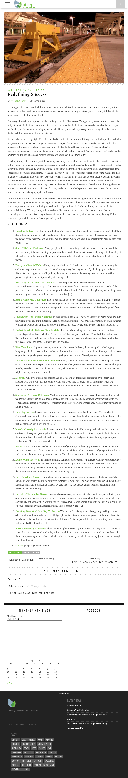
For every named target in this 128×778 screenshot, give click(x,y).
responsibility (28, 744)
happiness (16, 752)
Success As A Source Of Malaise (32, 395)
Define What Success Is (28, 459)
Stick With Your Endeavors (30, 248)
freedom (58, 756)
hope (34, 748)
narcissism (17, 756)
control (39, 756)
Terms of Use (64, 693)
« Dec (9, 683)
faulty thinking (44, 744)
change (32, 739)
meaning (49, 739)
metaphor (16, 769)
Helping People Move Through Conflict (94, 562)
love (24, 739)
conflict (52, 752)
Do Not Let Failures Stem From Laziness (37, 360)
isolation (29, 756)
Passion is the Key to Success (30, 528)
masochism (49, 760)
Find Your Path (24, 347)
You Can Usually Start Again (31, 429)
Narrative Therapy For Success (32, 494)
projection (41, 752)
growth (15, 739)
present (15, 744)
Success (19, 545)
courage (15, 765)
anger (26, 769)
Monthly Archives (14, 616)
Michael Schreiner (19, 101)
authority (16, 748)
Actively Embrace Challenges (31, 299)
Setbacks (20, 446)
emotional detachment (32, 760)
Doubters (20, 377)
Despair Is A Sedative (21, 559)
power (40, 739)
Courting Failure (24, 231)
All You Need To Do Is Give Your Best (35, 282)
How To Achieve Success (28, 477)
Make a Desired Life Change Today (28, 586)
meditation (28, 752)
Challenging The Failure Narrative (34, 317)
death (26, 748)
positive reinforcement (44, 765)
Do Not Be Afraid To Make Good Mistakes (38, 330)
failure (26, 552)
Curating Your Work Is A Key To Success (37, 511)
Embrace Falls (16, 579)
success (35, 552)
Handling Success (24, 412)
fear (49, 748)
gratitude (26, 765)
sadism (49, 756)
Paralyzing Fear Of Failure (29, 265)
